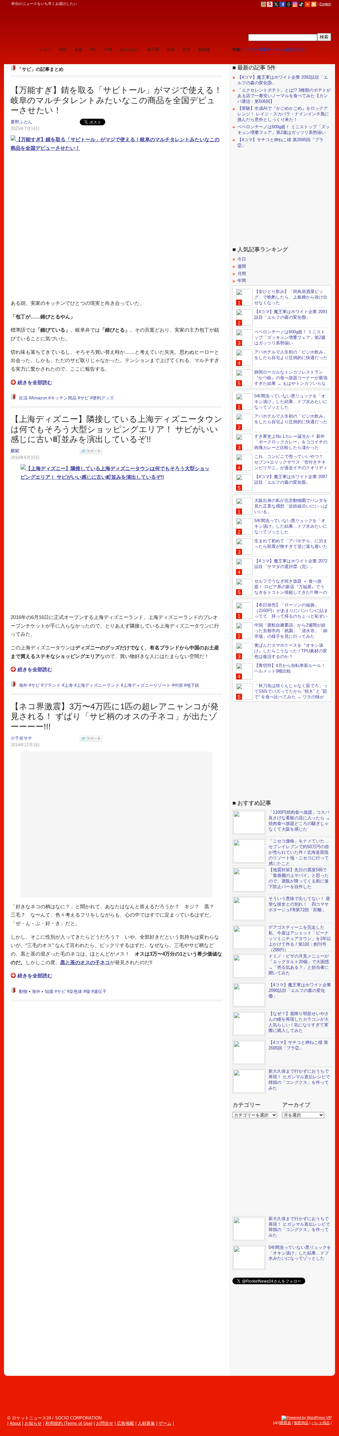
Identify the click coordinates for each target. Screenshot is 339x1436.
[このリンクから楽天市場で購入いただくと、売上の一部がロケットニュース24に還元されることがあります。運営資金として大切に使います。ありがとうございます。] (269, 4)
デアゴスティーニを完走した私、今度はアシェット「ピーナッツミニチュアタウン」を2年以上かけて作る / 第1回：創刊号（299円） (299, 938)
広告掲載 (125, 1423)
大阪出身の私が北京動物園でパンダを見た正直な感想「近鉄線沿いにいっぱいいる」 (290, 506)
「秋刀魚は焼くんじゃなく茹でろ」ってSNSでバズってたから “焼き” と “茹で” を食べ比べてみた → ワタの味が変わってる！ (281, 694)
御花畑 (204, 49)
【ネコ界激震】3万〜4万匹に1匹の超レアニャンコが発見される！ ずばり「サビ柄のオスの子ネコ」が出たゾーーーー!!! (114, 716)
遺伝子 (100, 991)
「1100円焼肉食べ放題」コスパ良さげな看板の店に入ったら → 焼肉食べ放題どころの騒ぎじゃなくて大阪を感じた (299, 821)
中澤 (108, 49)
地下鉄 (192, 685)
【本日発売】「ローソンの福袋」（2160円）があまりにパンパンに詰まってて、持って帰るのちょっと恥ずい (291, 610)
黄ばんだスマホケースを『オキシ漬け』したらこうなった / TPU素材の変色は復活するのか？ (290, 651)
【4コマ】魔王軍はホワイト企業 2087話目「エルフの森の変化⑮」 (290, 479)
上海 (68, 685)
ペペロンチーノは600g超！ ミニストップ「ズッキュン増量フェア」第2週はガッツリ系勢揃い (283, 129)
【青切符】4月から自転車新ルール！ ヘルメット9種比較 (289, 668)
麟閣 (15, 450)
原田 (171, 49)
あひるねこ (130, 49)
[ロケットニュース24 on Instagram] (295, 4)
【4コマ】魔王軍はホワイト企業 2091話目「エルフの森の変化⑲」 (290, 314)
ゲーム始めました (290, 49)
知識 (49, 991)
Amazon (39, 397)
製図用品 (301, 1423)
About (15, 1423)
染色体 (75, 991)
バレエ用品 (321, 1423)
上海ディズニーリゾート (146, 685)
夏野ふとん (21, 121)
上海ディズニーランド (98, 685)
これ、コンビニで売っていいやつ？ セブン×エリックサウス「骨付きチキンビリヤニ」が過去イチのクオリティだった (281, 465)
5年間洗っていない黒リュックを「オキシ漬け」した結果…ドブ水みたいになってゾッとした (290, 401)
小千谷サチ (21, 738)
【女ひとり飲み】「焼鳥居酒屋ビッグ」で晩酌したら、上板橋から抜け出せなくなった (290, 297)
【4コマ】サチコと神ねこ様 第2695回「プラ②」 (298, 1045)
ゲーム (165, 1423)
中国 (178, 685)
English (325, 4)
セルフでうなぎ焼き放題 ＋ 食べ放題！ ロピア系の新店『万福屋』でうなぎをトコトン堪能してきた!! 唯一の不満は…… (281, 589)
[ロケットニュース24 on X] (276, 4)
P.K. (93, 49)
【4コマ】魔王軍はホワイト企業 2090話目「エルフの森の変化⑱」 (299, 990)
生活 (23, 397)
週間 (241, 266)
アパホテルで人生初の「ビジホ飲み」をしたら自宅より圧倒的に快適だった (290, 354)
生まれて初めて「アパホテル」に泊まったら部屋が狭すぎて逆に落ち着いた (290, 543)
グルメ (45, 49)
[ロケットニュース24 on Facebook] (282, 4)
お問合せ (104, 1423)
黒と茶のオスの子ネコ (85, 962)
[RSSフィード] (313, 4)
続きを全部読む (35, 382)
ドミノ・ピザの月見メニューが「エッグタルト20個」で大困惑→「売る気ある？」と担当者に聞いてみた (298, 964)
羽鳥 (63, 49)
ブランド (52, 685)
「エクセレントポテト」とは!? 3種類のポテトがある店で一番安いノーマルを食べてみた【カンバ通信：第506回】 (284, 96)
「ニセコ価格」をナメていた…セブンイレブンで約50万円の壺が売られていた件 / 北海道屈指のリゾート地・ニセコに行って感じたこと (298, 852)
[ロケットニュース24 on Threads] (288, 4)
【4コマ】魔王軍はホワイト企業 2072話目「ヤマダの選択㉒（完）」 (290, 563)
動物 (23, 991)
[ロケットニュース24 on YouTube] (307, 4)
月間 (241, 273)
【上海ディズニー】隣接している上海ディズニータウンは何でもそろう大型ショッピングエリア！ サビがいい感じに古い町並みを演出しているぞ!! (116, 429)
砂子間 (153, 49)
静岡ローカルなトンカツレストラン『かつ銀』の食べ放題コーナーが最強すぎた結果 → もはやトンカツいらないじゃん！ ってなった (281, 380)
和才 (186, 49)
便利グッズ (103, 397)
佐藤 (78, 49)
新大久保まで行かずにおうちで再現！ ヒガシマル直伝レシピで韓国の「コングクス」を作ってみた (299, 1079)
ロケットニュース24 (78, 25)
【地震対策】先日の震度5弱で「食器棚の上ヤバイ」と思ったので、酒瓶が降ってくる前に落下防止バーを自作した (298, 878)
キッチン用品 (63, 397)
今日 (241, 259)
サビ (84, 397)
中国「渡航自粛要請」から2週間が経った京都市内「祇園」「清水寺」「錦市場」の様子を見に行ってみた (290, 631)
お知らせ (33, 1423)
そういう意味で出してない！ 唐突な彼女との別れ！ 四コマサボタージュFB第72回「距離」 (299, 904)
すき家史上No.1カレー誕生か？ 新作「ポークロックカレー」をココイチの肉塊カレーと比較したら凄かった (290, 442)
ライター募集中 (257, 49)
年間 (241, 280)
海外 (23, 685)
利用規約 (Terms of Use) (68, 1423)
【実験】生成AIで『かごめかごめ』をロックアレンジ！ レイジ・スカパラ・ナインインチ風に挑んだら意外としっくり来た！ (283, 114)
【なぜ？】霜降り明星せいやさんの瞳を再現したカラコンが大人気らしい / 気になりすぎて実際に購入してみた (298, 1022)
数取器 (285, 1423)
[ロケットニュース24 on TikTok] (301, 4)
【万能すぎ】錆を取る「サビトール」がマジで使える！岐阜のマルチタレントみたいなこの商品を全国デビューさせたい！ (116, 100)
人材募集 (146, 1423)
